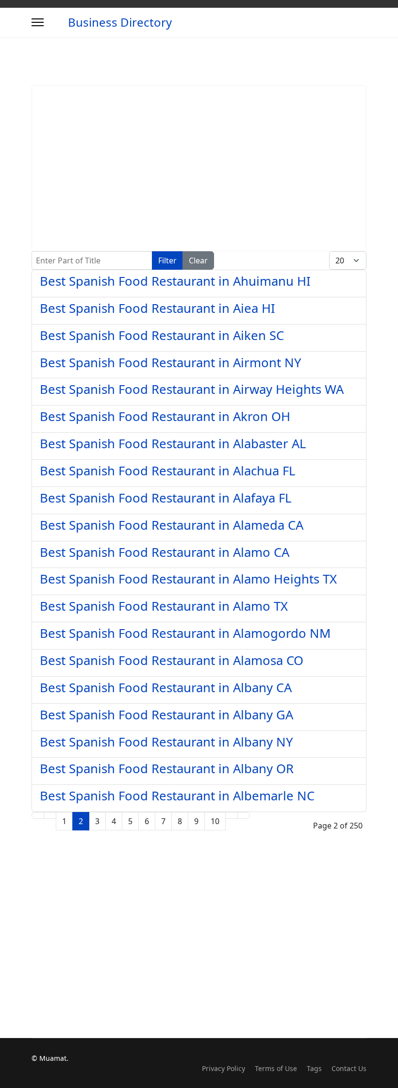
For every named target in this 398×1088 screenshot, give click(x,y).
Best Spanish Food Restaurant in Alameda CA (171, 525)
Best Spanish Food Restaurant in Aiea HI (157, 308)
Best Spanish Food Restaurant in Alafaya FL (165, 497)
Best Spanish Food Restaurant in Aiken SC (162, 335)
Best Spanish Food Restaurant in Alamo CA (164, 552)
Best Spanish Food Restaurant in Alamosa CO (171, 660)
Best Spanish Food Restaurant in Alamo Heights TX (188, 578)
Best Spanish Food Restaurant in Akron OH (165, 416)
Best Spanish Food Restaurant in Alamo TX (164, 606)
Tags (314, 1068)
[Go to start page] (38, 815)
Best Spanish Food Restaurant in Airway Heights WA (192, 389)
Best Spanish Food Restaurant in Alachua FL (167, 470)
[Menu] (38, 22)
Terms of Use (276, 1068)
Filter (167, 260)
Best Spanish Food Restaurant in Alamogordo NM (185, 633)
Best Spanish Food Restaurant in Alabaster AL (173, 443)
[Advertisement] (199, 168)
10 (215, 821)
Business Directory (120, 22)
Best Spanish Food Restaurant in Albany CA (166, 687)
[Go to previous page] (50, 815)
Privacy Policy (223, 1068)
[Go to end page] (243, 815)
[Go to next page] (231, 815)
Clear (198, 260)
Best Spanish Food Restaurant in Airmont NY (170, 362)
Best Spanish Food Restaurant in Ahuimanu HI (175, 281)
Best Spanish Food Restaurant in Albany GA (166, 714)
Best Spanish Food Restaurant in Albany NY (166, 741)
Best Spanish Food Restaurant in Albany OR (167, 768)
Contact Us (349, 1068)
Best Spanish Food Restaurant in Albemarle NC (177, 795)
